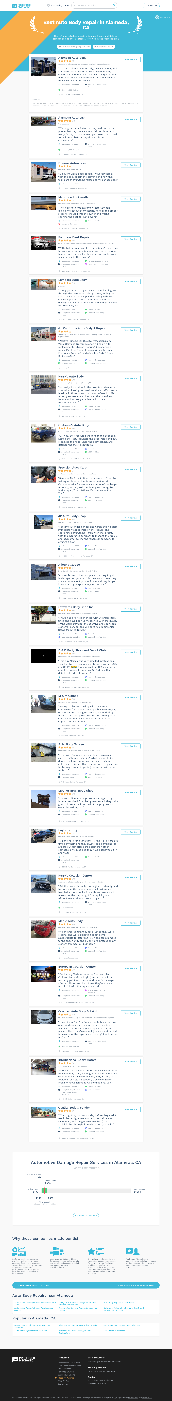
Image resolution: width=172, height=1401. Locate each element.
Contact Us (63, 1384)
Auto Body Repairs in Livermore (118, 1302)
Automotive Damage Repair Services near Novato (78, 1309)
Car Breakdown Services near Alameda (122, 1325)
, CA (52, 1318)
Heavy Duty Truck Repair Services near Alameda (32, 1326)
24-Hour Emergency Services (76, 46)
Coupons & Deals (105, 46)
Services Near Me (66, 1369)
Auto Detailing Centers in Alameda (30, 1331)
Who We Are (63, 1381)
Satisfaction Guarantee (69, 1362)
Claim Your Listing (66, 1375)
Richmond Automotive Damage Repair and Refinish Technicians (124, 1309)
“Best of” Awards (66, 1378)
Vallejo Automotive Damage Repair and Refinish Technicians (77, 1303)
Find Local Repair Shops (69, 1366)
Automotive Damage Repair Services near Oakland (34, 1309)
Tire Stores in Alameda (114, 1331)
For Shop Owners (66, 1372)
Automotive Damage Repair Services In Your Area (35, 1303)
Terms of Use (147, 1398)
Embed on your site (88, 1215)
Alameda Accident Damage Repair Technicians (75, 1332)
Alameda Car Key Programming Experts (78, 1325)
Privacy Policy (133, 1398)
